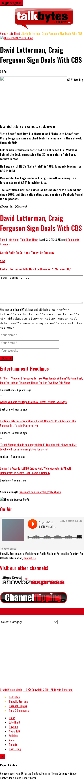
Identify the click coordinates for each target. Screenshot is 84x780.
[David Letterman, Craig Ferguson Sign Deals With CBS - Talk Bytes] (44, 18)
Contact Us (30, 558)
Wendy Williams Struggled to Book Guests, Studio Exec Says (33, 402)
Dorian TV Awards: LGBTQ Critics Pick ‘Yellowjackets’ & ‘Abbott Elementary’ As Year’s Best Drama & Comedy (35, 470)
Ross (3, 239)
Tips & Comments (19, 710)
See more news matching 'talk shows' (40, 492)
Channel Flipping (18, 706)
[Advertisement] (37, 655)
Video (12, 740)
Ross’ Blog (15, 749)
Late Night (14, 33)
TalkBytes (14, 697)
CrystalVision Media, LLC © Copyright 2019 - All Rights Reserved (36, 689)
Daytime (13, 726)
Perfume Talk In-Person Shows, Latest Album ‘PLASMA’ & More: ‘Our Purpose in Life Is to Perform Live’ (38, 423)
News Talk (14, 731)
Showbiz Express (18, 701)
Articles (13, 735)
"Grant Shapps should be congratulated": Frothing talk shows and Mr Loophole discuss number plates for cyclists (38, 446)
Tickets (13, 744)
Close (12, 718)
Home (3, 33)
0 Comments (72, 239)
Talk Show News (29, 239)
